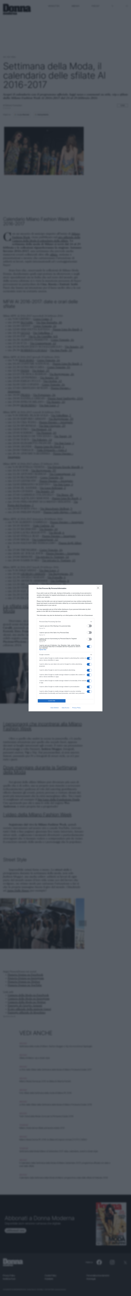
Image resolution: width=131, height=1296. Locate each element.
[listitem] (65, 622)
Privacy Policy (76, 707)
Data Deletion (55, 707)
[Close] (99, 588)
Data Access (65, 707)
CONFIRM (51, 701)
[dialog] (65, 648)
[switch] (89, 626)
